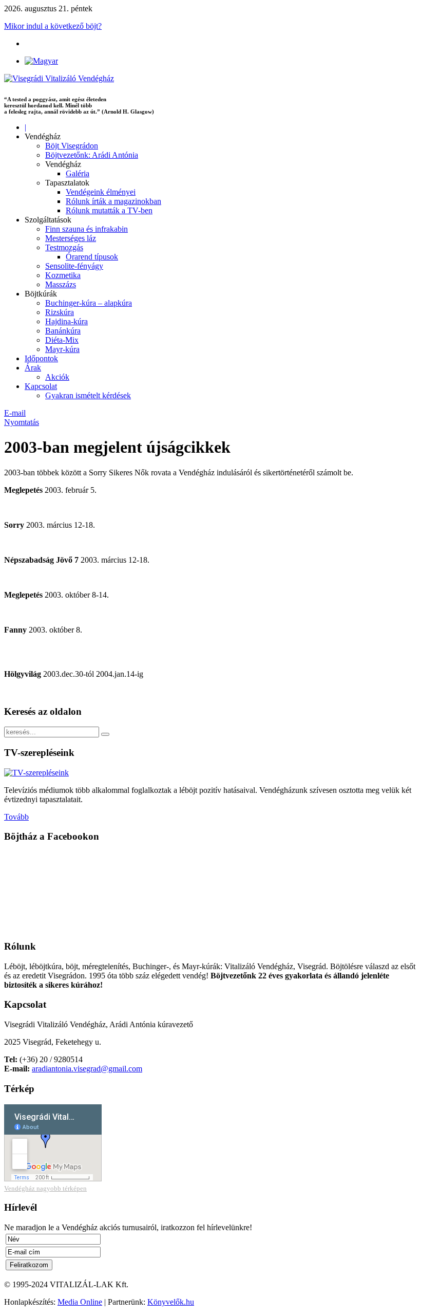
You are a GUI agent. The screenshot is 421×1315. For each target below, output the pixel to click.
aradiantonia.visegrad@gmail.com (87, 1068)
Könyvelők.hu (170, 1302)
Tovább (16, 816)
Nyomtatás (21, 422)
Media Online (80, 1302)
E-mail (15, 413)
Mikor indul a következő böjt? (53, 26)
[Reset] (105, 734)
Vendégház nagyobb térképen (45, 1188)
